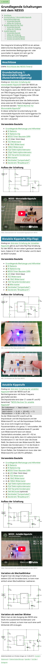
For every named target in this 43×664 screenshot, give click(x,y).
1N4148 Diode (13, 491)
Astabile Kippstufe (10, 31)
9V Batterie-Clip (13, 134)
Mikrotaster (12, 157)
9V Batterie (12, 131)
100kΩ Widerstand (15, 147)
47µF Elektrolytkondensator (19, 149)
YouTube (34, 659)
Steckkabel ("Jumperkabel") (18, 160)
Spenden (27, 659)
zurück (5, 1)
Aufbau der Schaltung (14, 23)
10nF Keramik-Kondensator (18, 155)
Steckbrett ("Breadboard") (18, 163)
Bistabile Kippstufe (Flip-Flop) (13, 25)
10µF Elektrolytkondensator (19, 483)
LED (9, 139)
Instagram (4, 662)
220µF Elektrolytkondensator (19, 152)
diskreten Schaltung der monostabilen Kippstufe (16, 83)
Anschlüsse (7, 15)
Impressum (4, 659)
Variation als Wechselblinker (16, 37)
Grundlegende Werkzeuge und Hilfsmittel (23, 128)
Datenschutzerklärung (16, 659)
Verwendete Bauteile (13, 21)
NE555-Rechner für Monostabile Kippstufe (17, 107)
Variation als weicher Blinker (16, 39)
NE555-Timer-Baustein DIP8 (18, 136)
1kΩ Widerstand (14, 142)
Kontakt (37, 656)
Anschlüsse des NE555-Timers (19, 66)
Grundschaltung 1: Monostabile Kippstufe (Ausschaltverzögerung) (17, 18)
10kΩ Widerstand (17, 144)
